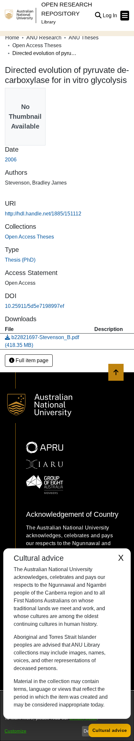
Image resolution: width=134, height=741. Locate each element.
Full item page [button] (31, 360)
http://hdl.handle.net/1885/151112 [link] (43, 213)
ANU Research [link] (43, 37)
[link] (29, 237)
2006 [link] (11, 159)
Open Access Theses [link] (36, 45)
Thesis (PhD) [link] (20, 260)
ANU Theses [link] (84, 37)
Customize (15, 731)
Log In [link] (110, 15)
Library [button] (48, 21)
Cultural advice (109, 730)
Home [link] (12, 37)
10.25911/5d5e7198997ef (34, 306)
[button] (98, 16)
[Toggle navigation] (124, 16)
